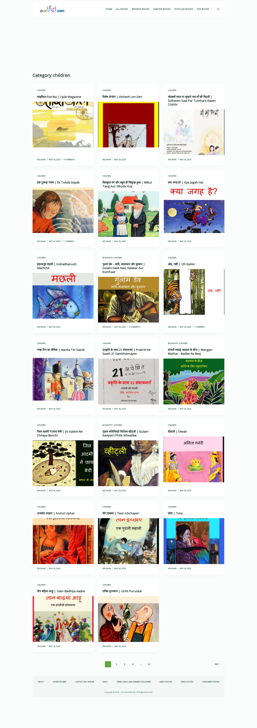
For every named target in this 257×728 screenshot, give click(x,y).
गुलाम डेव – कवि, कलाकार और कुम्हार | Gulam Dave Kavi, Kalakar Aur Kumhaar (123, 268)
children (41, 90)
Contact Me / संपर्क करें (84, 682)
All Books (122, 8)
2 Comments (134, 327)
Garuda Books (162, 8)
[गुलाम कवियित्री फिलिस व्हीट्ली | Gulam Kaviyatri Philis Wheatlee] (128, 463)
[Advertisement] (128, 40)
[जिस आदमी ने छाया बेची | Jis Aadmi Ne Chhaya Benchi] (63, 463)
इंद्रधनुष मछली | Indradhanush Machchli (56, 266)
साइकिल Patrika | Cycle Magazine (59, 97)
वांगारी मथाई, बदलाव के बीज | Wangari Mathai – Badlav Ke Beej (190, 352)
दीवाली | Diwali (177, 431)
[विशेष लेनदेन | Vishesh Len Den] (128, 125)
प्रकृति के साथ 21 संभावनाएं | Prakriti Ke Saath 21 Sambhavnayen (126, 352)
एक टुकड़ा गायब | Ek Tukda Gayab (58, 182)
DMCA (105, 682)
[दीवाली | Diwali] (193, 459)
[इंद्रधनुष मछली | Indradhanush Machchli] (63, 296)
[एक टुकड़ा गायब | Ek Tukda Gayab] (63, 210)
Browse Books (140, 8)
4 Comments (69, 159)
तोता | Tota (175, 513)
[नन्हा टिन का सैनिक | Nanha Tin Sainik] (63, 378)
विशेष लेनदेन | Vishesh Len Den (122, 97)
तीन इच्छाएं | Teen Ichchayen (120, 513)
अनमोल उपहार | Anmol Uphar (56, 513)
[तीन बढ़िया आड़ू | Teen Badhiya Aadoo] (63, 619)
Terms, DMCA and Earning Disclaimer (134, 682)
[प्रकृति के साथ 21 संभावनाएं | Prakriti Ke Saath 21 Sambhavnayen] (128, 381)
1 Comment (69, 241)
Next (217, 664)
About (41, 682)
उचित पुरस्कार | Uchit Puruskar (122, 591)
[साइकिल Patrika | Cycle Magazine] (63, 125)
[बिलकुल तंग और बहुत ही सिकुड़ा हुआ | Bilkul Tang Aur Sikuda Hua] (128, 214)
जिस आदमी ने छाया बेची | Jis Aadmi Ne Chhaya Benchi (60, 433)
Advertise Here (59, 682)
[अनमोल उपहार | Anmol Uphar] (63, 541)
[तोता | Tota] (193, 541)
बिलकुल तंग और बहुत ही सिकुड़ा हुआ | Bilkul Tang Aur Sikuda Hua (127, 184)
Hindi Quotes (187, 682)
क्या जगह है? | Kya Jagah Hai (185, 182)
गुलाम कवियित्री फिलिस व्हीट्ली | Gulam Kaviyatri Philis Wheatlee (125, 433)
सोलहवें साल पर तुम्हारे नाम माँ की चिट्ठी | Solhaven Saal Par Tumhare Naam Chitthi (192, 100)
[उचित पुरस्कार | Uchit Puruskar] (128, 619)
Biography (107, 257)
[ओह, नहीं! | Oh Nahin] (193, 292)
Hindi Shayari (165, 682)
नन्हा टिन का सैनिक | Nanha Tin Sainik (61, 350)
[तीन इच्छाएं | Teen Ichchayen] (128, 541)
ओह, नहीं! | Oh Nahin (181, 264)
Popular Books (183, 8)
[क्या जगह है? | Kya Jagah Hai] (193, 210)
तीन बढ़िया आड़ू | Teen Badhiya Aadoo (61, 591)
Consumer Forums (210, 682)
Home (108, 8)
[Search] (218, 9)
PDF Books (203, 8)
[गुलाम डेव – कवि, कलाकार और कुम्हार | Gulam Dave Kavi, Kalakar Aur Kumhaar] (128, 300)
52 (149, 664)
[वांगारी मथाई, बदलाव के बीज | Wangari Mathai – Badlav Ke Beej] (193, 381)
